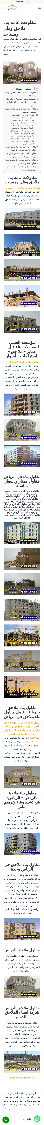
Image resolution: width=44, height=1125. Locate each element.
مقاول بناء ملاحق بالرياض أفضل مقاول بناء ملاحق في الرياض (20, 148)
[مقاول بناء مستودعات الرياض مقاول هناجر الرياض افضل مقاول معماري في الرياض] (18, 8)
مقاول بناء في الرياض (20, 50)
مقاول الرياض (21, 46)
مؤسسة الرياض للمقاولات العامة (22, 43)
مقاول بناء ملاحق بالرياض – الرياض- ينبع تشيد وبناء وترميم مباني (20, 155)
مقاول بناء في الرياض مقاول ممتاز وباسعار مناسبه (20, 110)
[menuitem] (34, 8)
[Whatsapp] (37, 1118)
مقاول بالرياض (9, 46)
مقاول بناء (34, 50)
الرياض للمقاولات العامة (31, 39)
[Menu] (39, 8)
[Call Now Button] (5, 1120)
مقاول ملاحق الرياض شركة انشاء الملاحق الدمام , (20, 168)
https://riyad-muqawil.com (22, 1077)
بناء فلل (18, 39)
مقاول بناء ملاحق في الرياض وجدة (21, 159)
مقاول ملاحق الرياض (27, 163)
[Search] (34, 8)
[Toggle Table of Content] (35, 88)
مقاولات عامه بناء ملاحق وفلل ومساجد (20, 94)
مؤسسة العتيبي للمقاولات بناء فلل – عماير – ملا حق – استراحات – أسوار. (20, 102)
